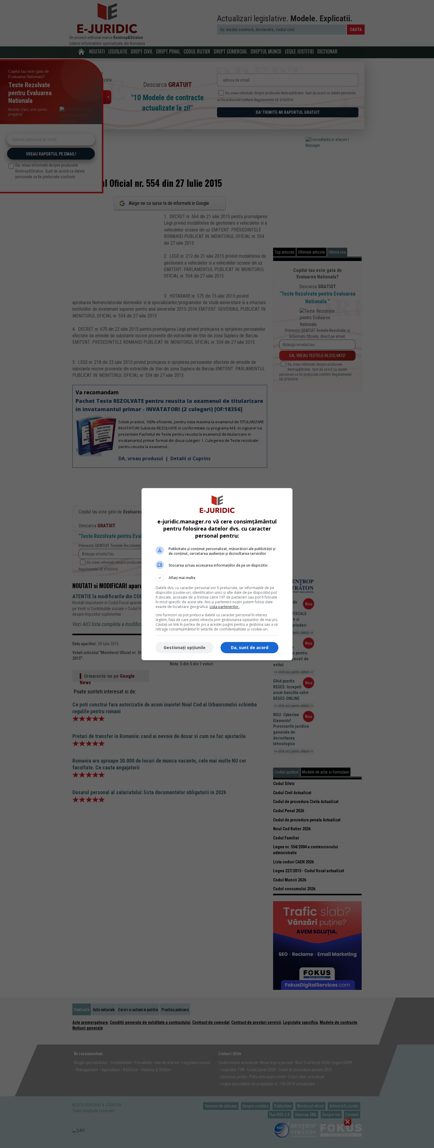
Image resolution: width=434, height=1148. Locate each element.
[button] (217, 578)
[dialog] (217, 574)
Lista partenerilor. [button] (224, 606)
